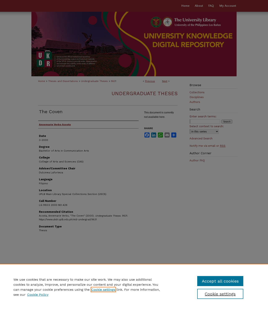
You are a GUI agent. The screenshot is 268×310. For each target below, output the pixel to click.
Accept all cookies (220, 281)
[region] (134, 287)
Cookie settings (103, 290)
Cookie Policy (37, 295)
